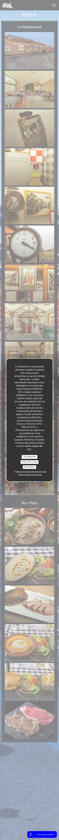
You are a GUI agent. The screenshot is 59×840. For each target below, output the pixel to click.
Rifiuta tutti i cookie (29, 462)
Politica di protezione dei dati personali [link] (30, 471)
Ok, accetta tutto (29, 457)
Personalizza (29, 467)
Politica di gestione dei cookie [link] (30, 474)
